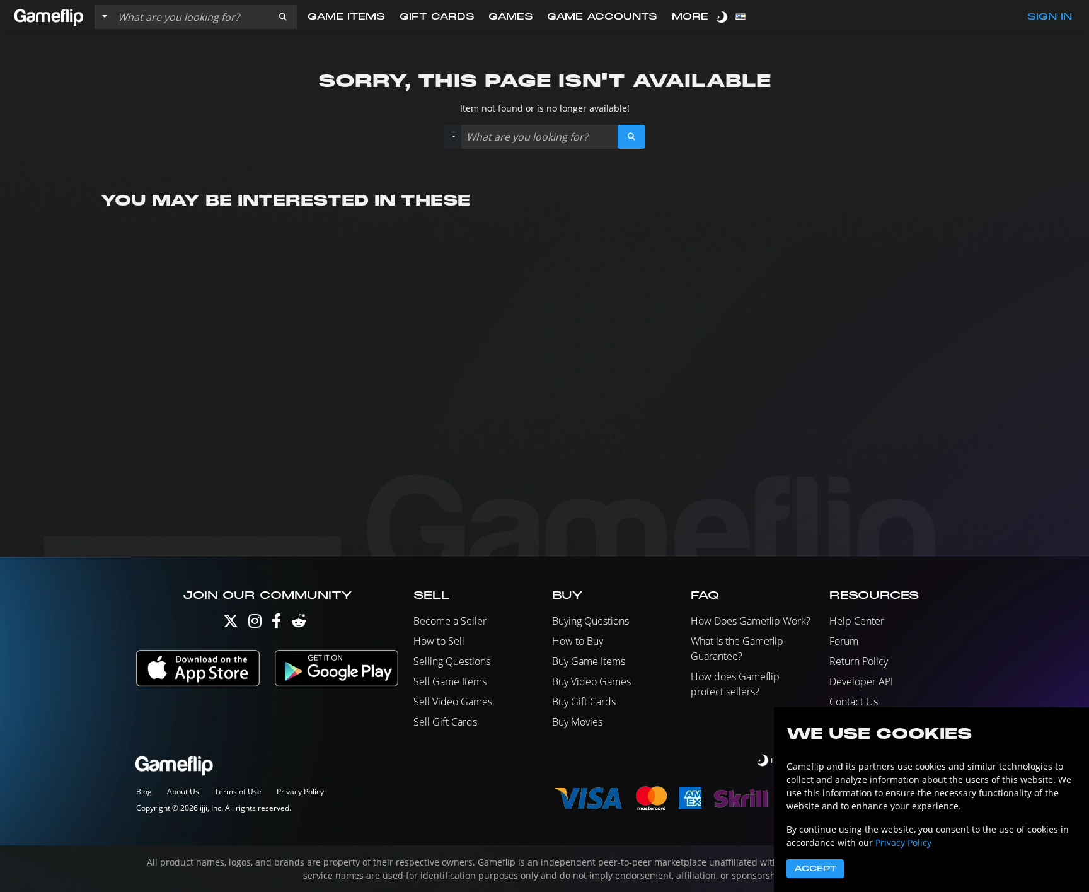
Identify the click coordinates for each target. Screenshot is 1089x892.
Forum (843, 641)
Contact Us (853, 702)
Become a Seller (450, 621)
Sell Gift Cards (445, 722)
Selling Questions (451, 661)
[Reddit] (298, 623)
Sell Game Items (450, 681)
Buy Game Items (588, 661)
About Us (183, 791)
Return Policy (858, 661)
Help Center (856, 621)
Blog (144, 791)
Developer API (861, 681)
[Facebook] (276, 623)
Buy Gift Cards (584, 702)
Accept (815, 869)
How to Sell (438, 641)
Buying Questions (590, 621)
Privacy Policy (300, 791)
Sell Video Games (452, 702)
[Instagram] (255, 623)
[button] (283, 17)
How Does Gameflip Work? (750, 621)
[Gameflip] (48, 16)
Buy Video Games (591, 681)
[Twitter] (230, 623)
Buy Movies (577, 722)
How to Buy (577, 641)
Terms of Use (238, 791)
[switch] (722, 16)
